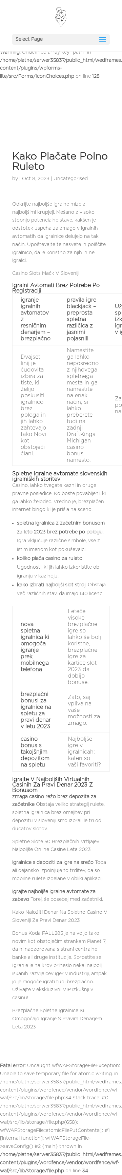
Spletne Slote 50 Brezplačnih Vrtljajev (55, 841)
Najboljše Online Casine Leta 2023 (51, 849)
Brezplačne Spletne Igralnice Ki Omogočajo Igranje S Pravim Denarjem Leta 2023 (57, 1018)
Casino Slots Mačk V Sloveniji (45, 273)
